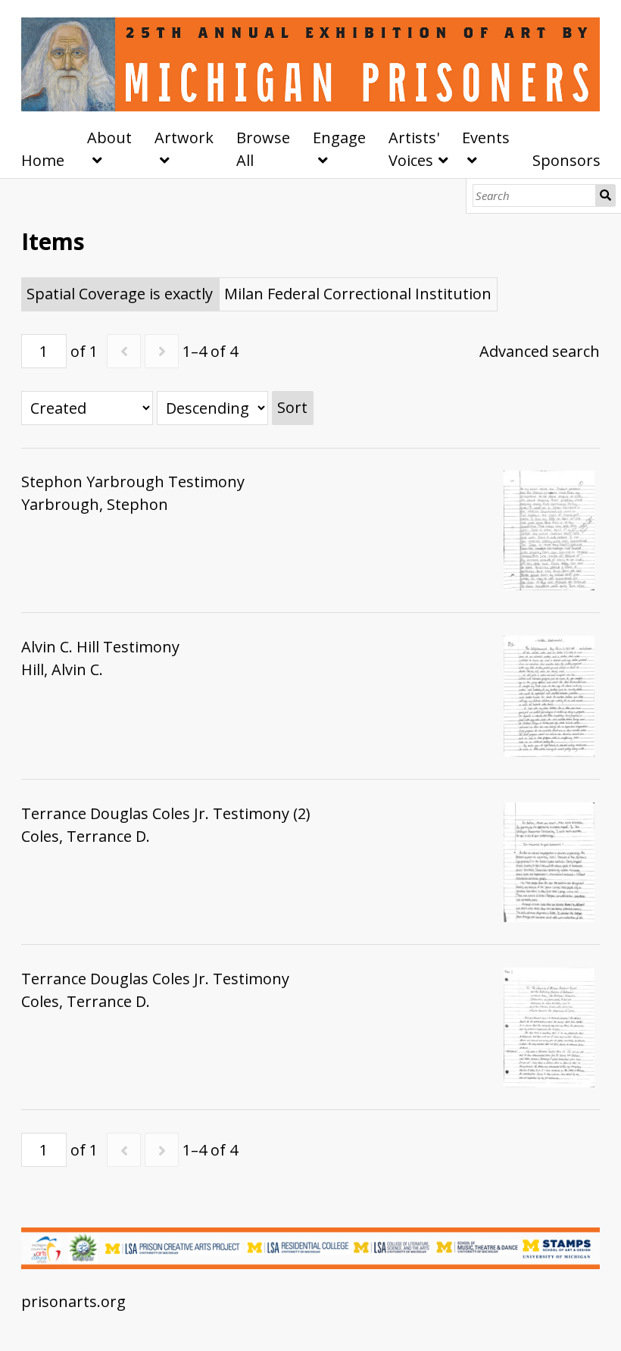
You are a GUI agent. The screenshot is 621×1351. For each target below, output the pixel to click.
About (109, 137)
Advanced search (539, 351)
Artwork (184, 137)
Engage (339, 137)
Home (42, 160)
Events (486, 137)
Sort (292, 407)
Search (606, 195)
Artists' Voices (414, 148)
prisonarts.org (73, 1301)
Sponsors (566, 160)
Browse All (263, 148)
